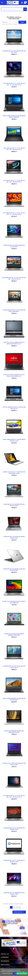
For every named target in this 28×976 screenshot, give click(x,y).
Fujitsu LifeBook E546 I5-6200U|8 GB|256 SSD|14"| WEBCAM (14, 116)
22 (19, 907)
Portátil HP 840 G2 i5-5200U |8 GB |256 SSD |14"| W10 (14, 537)
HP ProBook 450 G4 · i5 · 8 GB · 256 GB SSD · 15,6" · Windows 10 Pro (14, 796)
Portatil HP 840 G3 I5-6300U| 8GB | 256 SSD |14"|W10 (14, 245)
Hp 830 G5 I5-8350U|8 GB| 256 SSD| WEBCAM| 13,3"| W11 (14, 731)
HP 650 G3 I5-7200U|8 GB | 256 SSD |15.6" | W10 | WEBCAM (14, 602)
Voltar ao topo (19, 912)
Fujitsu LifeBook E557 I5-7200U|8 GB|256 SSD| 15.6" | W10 (14, 440)
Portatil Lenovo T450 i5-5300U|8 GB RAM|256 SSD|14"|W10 (14, 634)
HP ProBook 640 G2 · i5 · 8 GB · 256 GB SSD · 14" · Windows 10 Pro (14, 84)
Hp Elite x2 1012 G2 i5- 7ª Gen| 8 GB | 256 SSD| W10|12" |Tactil (14, 472)
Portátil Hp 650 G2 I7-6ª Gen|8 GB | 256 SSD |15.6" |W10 (14, 828)
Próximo (23, 907)
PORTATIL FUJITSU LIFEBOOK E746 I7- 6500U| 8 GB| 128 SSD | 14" (14, 343)
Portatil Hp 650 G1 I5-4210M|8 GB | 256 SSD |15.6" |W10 (14, 51)
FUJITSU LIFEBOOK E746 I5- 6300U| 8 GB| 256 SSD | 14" (14, 407)
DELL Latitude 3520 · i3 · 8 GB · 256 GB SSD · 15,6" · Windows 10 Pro (14, 148)
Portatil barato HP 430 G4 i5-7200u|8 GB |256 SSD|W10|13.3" (14, 310)
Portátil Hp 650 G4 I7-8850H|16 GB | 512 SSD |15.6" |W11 (14, 893)
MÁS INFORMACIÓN (7, 973)
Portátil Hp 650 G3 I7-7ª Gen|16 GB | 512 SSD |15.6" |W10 (14, 861)
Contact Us (5, 954)
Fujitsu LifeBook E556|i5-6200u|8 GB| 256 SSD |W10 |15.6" (14, 699)
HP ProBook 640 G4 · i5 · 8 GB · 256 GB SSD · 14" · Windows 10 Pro (14, 213)
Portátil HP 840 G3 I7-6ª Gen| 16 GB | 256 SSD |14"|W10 (14, 666)
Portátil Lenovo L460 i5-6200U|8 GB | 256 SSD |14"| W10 (14, 763)
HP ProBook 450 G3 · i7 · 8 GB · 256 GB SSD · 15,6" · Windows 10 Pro (14, 181)
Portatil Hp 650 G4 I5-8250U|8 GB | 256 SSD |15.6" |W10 (14, 504)
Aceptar (16, 973)
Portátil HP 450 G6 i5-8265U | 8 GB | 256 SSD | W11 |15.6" (14, 569)
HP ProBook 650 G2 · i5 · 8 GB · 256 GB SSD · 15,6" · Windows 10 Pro (14, 278)
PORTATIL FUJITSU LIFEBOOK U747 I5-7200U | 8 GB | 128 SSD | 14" (14, 375)
